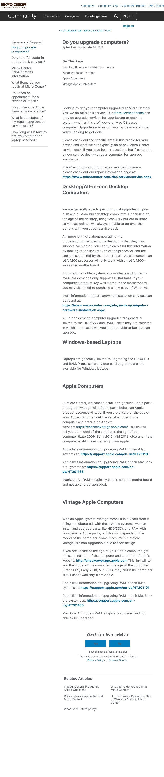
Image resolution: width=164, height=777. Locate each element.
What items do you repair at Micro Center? (129, 688)
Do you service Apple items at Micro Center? (83, 697)
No (120, 643)
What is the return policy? (80, 709)
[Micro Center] (22, 16)
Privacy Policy (95, 660)
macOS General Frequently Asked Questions (81, 688)
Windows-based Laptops (78, 72)
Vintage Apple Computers (79, 84)
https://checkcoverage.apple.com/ (102, 427)
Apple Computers (73, 78)
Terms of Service (118, 660)
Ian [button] (68, 47)
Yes (95, 643)
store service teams (129, 113)
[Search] (116, 16)
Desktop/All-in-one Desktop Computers (88, 67)
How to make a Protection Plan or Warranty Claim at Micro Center (131, 699)
